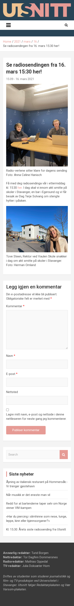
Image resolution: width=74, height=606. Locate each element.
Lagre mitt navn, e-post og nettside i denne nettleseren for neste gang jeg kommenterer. (36, 417)
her (20, 188)
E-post (11, 374)
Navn (10, 356)
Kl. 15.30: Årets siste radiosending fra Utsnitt (36, 529)
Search (64, 454)
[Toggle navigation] (8, 25)
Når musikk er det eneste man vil (28, 495)
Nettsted (12, 392)
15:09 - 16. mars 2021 (20, 79)
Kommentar (15, 306)
